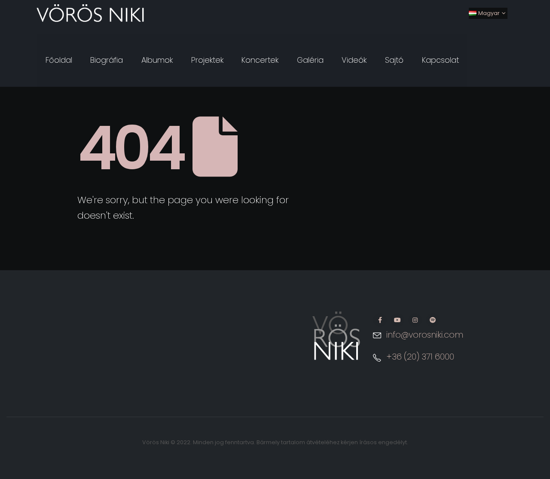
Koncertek (259, 60)
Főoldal (59, 60)
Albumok (157, 60)
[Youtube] (397, 320)
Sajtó (394, 60)
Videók (354, 60)
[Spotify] (433, 320)
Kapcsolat (440, 60)
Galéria (310, 60)
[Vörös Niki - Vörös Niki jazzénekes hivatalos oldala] (90, 13)
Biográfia (106, 60)
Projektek (207, 60)
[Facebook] (380, 320)
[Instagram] (415, 320)
